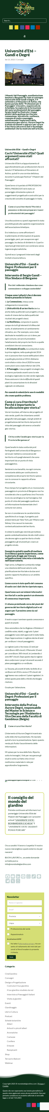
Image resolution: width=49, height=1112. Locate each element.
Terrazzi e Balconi (12, 1058)
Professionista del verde (20, 929)
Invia (11, 957)
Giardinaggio (11, 1007)
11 (28, 780)
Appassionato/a (17, 934)
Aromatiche (12, 1032)
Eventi (8, 1003)
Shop (7, 1054)
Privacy (41, 1084)
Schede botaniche (13, 1020)
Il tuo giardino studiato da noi (20, 990)
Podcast (8, 1016)
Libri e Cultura (11, 1012)
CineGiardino (11, 973)
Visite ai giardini (14, 998)
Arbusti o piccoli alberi (17, 1028)
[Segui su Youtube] (38, 27)
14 (34, 780)
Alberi (9, 1024)
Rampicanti (12, 1050)
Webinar (9, 1063)
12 (30, 780)
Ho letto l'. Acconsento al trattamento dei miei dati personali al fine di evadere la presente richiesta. (26, 948)
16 (39, 780)
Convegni (20, 59)
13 (32, 780)
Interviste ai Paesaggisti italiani (21, 994)
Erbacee (10, 1045)
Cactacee (11, 1037)
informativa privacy (26, 944)
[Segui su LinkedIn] (33, 27)
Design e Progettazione (15, 982)
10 (26, 780)
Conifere (11, 1041)
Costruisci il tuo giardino (18, 985)
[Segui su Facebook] (22, 27)
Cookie (5, 1086)
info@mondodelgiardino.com (18, 864)
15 (37, 780)
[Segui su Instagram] (27, 27)
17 (41, 780)
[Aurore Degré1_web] (24, 782)
